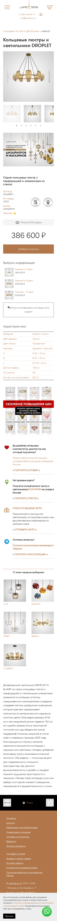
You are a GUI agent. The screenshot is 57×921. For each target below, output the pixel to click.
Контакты (11, 818)
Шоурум (10, 823)
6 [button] (40, 125)
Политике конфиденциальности (27, 903)
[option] (28, 76)
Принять (9, 916)
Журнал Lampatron (16, 846)
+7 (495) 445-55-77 (26, 14)
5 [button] (35, 125)
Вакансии (11, 841)
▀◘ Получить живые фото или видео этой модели (28, 309)
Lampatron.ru (15, 883)
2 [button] (21, 125)
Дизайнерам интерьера (18, 832)
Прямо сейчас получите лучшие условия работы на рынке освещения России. (33, 461)
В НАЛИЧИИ (34, 489)
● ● (30, 554)
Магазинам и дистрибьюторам (22, 827)
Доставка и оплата (15, 854)
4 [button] (30, 125)
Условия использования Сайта (21, 867)
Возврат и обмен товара (18, 858)
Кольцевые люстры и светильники (21, 31)
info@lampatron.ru (28, 18)
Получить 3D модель (31, 222)
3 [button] (26, 125)
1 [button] (16, 125)
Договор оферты (14, 863)
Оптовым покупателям (17, 836)
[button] (9, 76)
